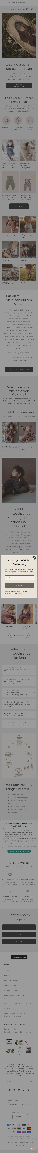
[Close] (34, 557)
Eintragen (19, 585)
